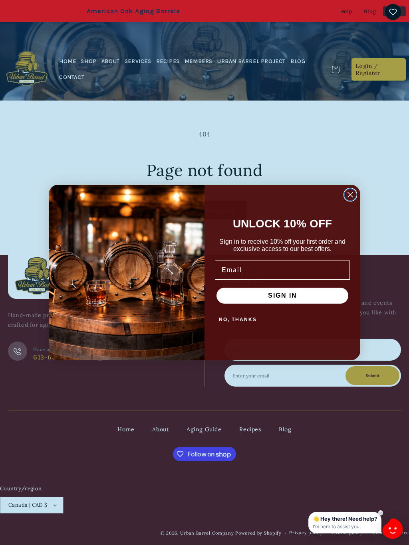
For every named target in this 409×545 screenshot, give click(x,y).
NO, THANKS (238, 319)
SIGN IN (282, 295)
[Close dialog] (350, 195)
